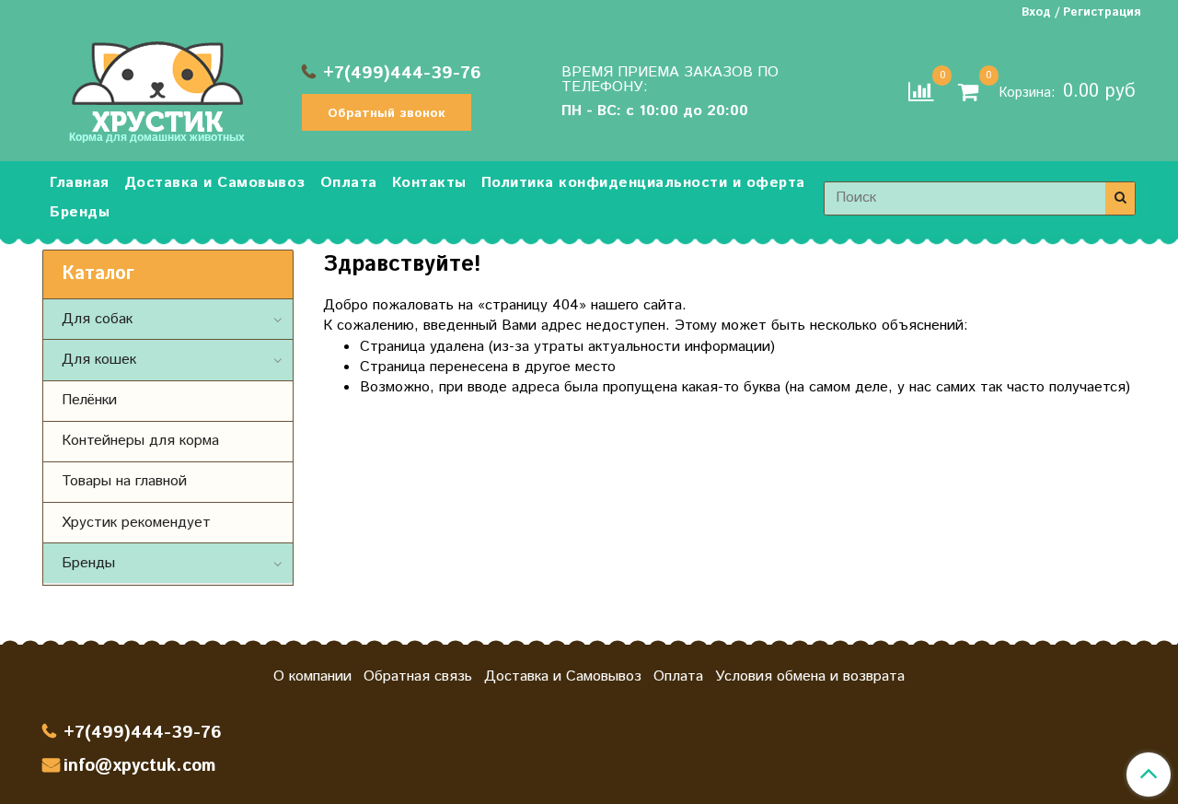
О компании (312, 676)
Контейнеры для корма (140, 440)
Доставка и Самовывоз (215, 182)
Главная (80, 182)
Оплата (348, 182)
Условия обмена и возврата (810, 676)
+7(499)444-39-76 (402, 73)
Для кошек (99, 359)
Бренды (80, 212)
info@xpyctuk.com (139, 765)
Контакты (429, 182)
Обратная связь (418, 676)
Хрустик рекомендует (136, 522)
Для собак (97, 319)
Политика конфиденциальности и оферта (643, 182)
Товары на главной (124, 481)
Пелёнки (89, 400)
